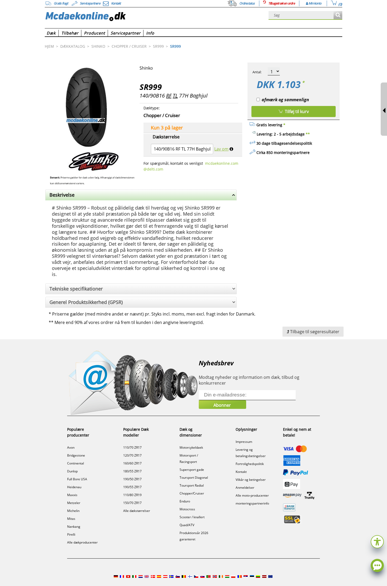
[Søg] (338, 15)
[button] (377, 541)
